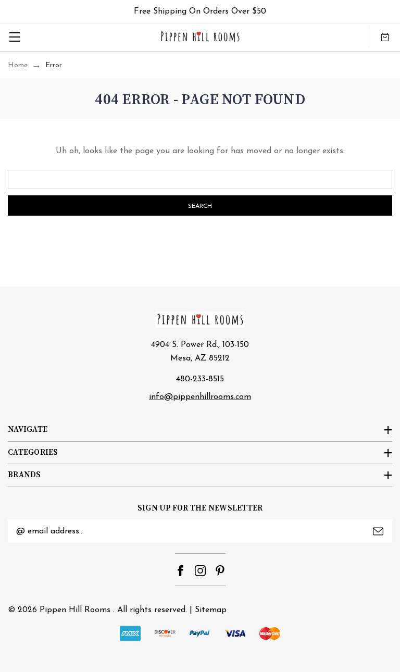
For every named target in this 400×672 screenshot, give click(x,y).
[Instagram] (200, 570)
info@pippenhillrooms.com (200, 397)
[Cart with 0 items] (384, 37)
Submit (378, 531)
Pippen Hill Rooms (75, 610)
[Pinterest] (220, 570)
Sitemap (211, 610)
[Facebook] (180, 570)
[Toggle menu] (14, 36)
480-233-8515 (200, 379)
